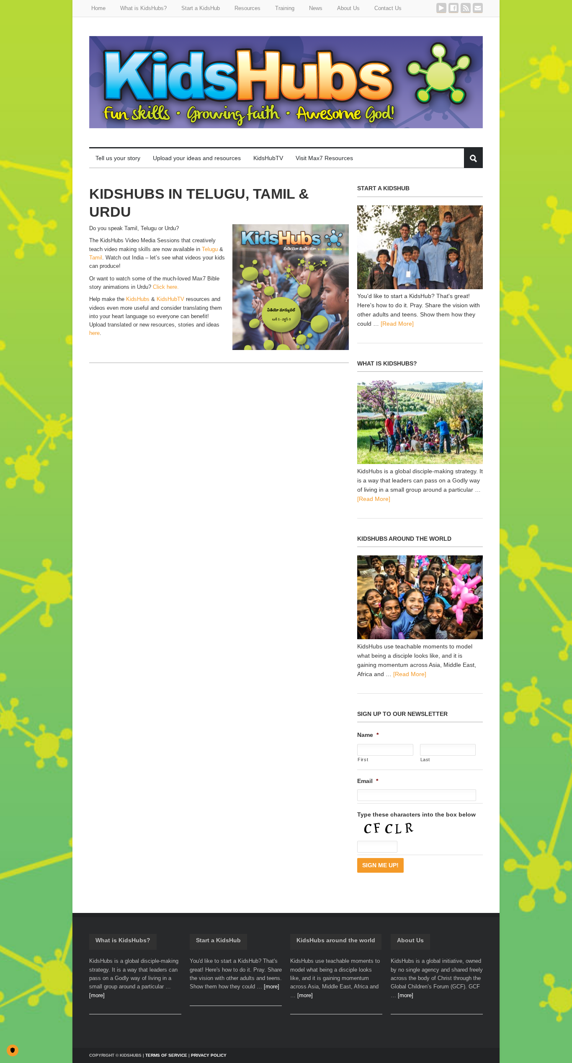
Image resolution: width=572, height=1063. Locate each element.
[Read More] (397, 323)
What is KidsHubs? (122, 940)
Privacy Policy (209, 1055)
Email (478, 8)
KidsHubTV (170, 299)
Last (425, 759)
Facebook (453, 8)
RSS (466, 8)
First (363, 759)
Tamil (95, 257)
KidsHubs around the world (335, 940)
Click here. (166, 287)
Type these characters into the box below (416, 814)
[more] (97, 995)
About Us (410, 940)
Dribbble (441, 8)
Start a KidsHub (218, 940)
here (94, 333)
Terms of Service (166, 1055)
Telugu (210, 249)
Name (368, 734)
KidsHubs (137, 299)
